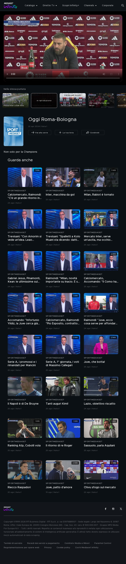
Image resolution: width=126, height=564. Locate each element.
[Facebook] (105, 508)
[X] (121, 508)
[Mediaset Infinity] (10, 5)
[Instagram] (113, 508)
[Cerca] (123, 5)
